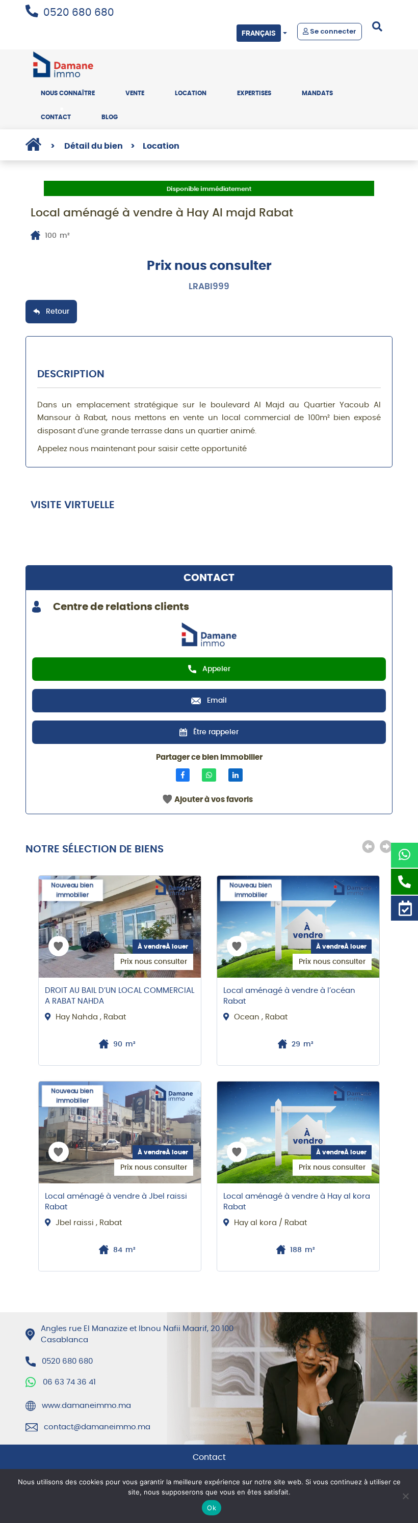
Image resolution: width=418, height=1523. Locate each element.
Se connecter (332, 31)
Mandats (317, 93)
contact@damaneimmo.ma (97, 1427)
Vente (134, 93)
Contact (56, 117)
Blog (109, 117)
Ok (211, 1508)
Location (190, 93)
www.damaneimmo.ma (86, 1405)
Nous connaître (68, 93)
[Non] (405, 1496)
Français (259, 33)
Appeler (216, 669)
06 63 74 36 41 (69, 1382)
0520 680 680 (78, 13)
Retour (57, 311)
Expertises (254, 93)
